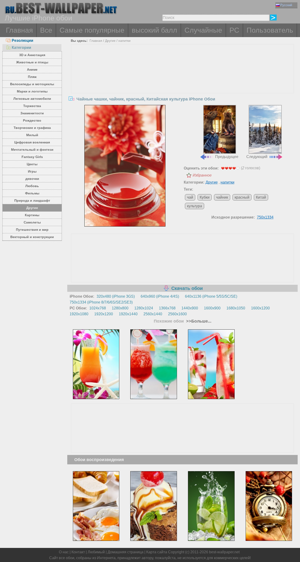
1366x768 (167, 308)
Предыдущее (226, 157)
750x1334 (265, 217)
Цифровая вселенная (32, 142)
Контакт (78, 552)
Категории (21, 48)
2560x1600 (177, 314)
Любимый (96, 552)
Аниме (32, 69)
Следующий (256, 157)
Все (46, 30)
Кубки (205, 197)
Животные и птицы (32, 62)
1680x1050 (235, 308)
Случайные (203, 30)
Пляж (32, 77)
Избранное (202, 175)
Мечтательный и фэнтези (32, 149)
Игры (32, 171)
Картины (32, 215)
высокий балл (154, 30)
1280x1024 (143, 308)
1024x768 (97, 308)
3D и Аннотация (32, 55)
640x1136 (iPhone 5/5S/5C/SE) (211, 296)
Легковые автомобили (32, 98)
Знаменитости (32, 113)
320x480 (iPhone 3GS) (116, 296)
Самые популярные (92, 30)
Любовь (32, 186)
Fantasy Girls (32, 157)
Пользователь (270, 30)
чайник (222, 197)
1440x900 (189, 308)
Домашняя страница (125, 552)
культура (194, 206)
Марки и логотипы (32, 91)
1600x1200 (260, 308)
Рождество (32, 120)
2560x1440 (152, 314)
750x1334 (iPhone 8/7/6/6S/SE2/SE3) (101, 302)
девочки (32, 179)
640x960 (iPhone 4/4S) (160, 296)
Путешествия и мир (32, 229)
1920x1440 (128, 314)
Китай (261, 197)
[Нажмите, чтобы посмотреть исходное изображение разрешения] (125, 165)
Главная (19, 30)
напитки (124, 40)
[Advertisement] (182, 79)
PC (234, 30)
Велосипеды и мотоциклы (32, 84)
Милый (32, 135)
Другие (32, 208)
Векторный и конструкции (32, 237)
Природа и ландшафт (32, 200)
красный (242, 197)
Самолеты (32, 222)
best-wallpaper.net (224, 552)
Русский (286, 5)
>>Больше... (198, 321)
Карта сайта (156, 552)
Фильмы (32, 193)
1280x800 (120, 308)
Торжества (32, 106)
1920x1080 (79, 314)
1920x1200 (103, 314)
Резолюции (22, 40)
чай (190, 197)
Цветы (32, 164)
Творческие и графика (32, 128)
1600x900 (212, 308)
